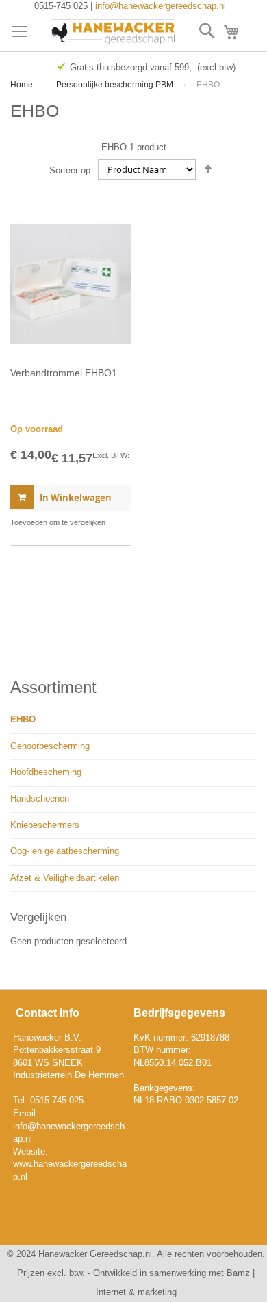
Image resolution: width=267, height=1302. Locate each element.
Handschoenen (39, 798)
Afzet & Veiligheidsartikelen (64, 878)
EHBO (23, 719)
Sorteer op (69, 170)
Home (22, 84)
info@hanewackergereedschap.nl (160, 6)
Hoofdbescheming (45, 772)
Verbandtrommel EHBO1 (63, 372)
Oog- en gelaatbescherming (64, 851)
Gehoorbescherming (50, 746)
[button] (57, 522)
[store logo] (113, 32)
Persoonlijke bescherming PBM (115, 84)
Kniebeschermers (44, 825)
